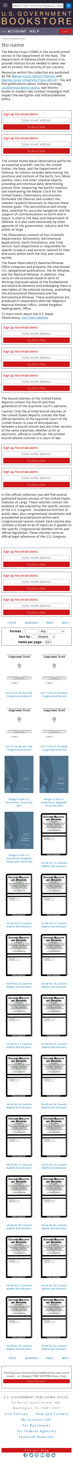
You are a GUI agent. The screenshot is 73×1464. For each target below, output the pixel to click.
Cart (65, 31)
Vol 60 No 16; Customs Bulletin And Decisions (19, 985)
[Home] (36, 23)
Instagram (37, 1455)
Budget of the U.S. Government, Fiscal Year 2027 (19, 802)
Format (16, 631)
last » (65, 622)
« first (11, 622)
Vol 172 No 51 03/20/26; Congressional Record (54, 748)
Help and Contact (51, 1414)
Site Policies (16, 1414)
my (14, 31)
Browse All (18, 38)
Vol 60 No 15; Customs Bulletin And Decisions (54, 864)
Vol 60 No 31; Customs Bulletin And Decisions (54, 925)
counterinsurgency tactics (21, 88)
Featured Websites (36, 1437)
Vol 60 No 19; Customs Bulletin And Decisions (19, 1166)
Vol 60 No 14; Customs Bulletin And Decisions (19, 1347)
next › (50, 622)
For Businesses (36, 1425)
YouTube (42, 1455)
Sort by (25, 636)
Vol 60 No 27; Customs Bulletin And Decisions (54, 1166)
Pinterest (48, 1455)
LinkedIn (53, 1455)
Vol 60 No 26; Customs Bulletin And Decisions (54, 1106)
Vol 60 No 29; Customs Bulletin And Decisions (54, 1287)
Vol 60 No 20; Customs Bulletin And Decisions (19, 1226)
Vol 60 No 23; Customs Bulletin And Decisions (19, 925)
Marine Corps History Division (33, 76)
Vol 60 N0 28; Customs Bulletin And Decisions (54, 1226)
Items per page (30, 642)
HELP (35, 31)
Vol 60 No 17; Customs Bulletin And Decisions (19, 1045)
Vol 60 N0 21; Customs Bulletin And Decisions (19, 1287)
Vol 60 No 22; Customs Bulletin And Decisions (54, 1347)
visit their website (35, 318)
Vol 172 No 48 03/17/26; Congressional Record (19, 748)
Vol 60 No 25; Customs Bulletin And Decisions (54, 1045)
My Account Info (36, 1420)
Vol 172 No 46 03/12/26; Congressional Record (19, 694)
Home (5, 38)
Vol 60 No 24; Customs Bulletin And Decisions (54, 985)
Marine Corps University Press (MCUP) (29, 80)
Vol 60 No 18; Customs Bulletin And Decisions (19, 1106)
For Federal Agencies (36, 1431)
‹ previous (31, 622)
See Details (36, 1381)
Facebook (25, 1455)
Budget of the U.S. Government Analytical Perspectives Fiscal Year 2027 (19, 858)
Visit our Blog (36, 1450)
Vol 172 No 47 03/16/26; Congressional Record (54, 694)
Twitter (31, 1455)
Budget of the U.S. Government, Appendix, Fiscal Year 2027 (54, 802)
